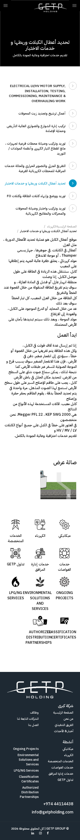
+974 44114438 (58, 804)
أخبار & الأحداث (63, 731)
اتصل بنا (33, 725)
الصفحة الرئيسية (66, 226)
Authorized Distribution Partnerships (29, 792)
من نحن (68, 718)
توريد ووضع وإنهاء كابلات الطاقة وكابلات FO (36, 196)
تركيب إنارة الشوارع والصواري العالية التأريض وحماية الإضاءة (36, 129)
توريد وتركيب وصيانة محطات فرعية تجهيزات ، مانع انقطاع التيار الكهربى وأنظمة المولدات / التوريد (35, 148)
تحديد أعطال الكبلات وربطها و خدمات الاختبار (35, 183)
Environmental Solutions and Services (28, 760)
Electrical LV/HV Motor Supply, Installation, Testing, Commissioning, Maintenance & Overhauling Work (37, 93)
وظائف (34, 712)
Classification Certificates (29, 779)
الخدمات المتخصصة (60, 761)
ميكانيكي (67, 749)
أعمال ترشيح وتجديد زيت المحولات (42, 113)
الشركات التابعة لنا (28, 718)
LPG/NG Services (26, 770)
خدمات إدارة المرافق (60, 773)
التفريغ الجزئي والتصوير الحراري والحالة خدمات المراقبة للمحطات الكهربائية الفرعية (35, 168)
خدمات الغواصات (62, 767)
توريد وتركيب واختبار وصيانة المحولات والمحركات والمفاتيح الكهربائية (41, 211)
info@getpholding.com (52, 812)
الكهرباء (51, 226)
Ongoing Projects (26, 749)
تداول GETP (65, 780)
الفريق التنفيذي (64, 725)
